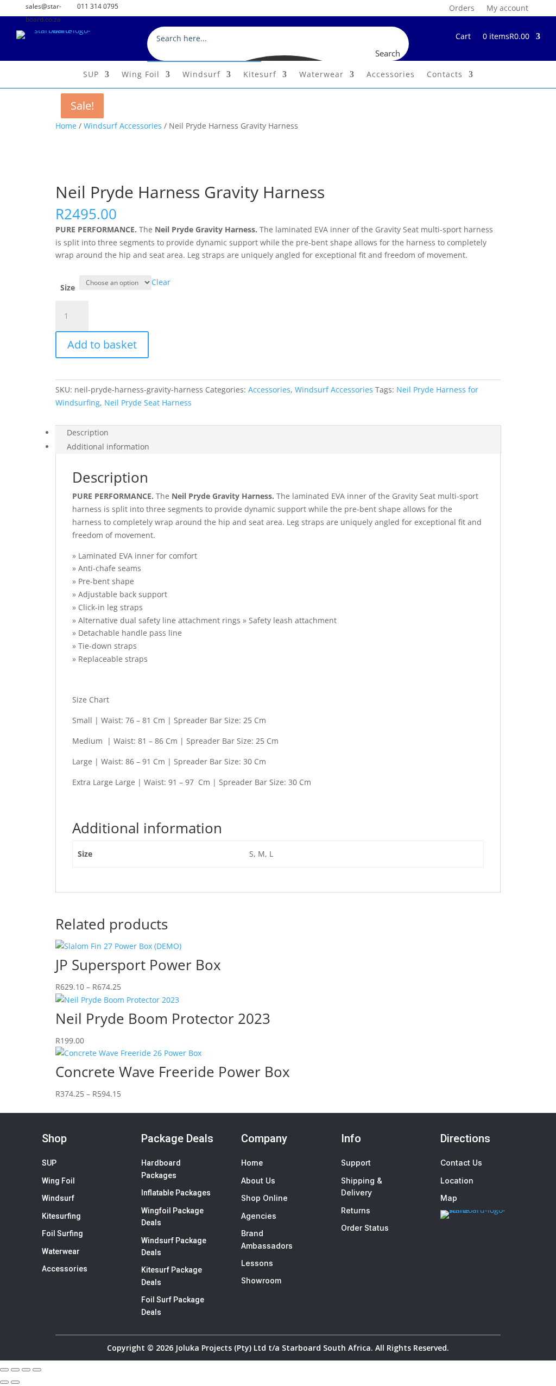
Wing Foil (141, 75)
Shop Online (264, 1198)
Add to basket (102, 344)
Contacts (445, 75)
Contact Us (461, 1162)
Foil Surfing (62, 1233)
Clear (160, 282)
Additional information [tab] (108, 446)
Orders (462, 7)
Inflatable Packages (176, 1192)
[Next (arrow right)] (15, 1382)
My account (507, 7)
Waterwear (321, 75)
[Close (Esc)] (37, 1369)
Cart (463, 37)
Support (356, 1162)
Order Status (365, 1227)
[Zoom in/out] (4, 1369)
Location (456, 1180)
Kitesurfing (61, 1216)
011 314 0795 (97, 6)
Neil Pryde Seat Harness (148, 402)
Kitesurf (259, 75)
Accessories (391, 75)
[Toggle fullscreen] (15, 1369)
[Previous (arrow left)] (4, 1382)
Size (67, 287)
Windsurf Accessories (123, 126)
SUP (91, 75)
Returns (355, 1210)
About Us (258, 1180)
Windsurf (201, 75)
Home (66, 126)
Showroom (261, 1280)
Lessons (257, 1263)
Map (448, 1198)
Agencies (258, 1215)
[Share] (26, 1369)
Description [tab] (88, 432)
